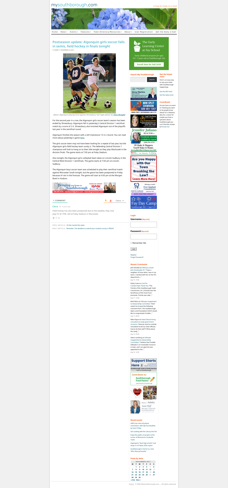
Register (133, 255)
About (128, 32)
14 (132, 472)
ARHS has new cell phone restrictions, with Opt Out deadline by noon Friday (142, 425)
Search (152, 79)
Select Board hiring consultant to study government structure (143, 321)
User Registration (144, 32)
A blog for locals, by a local (165, 6)
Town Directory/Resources (107, 32)
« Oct (133, 480)
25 (147, 475)
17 (143, 472)
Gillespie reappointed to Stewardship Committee (143, 302)
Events (73, 32)
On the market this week (75, 225)
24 (143, 475)
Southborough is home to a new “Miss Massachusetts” (142, 450)
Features (85, 32)
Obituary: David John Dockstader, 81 (141, 268)
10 (143, 469)
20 (154, 472)
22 (136, 475)
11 (147, 469)
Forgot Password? (136, 257)
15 (136, 472)
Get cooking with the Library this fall (143, 431)
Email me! (165, 127)
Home (55, 32)
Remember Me (139, 243)
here (82, 137)
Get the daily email (166, 95)
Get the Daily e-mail (166, 32)
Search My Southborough (142, 74)
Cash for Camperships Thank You (139, 284)
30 (140, 477)
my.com (74, 5)
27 (154, 475)
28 (132, 477)
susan (56, 50)
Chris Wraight (119, 114)
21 (132, 475)
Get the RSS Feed (166, 91)
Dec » (138, 480)
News (63, 32)
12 (150, 469)
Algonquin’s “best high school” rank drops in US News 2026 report (143, 444)
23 (140, 475)
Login (134, 249)
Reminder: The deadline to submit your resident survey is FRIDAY (90, 228)
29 (136, 477)
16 (140, 472)
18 (147, 472)
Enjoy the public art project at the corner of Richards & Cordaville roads (142, 437)
